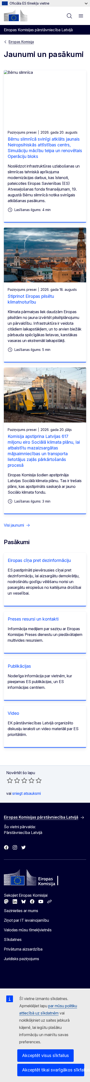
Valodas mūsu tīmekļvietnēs (28, 929)
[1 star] (9, 780)
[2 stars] (13, 780)
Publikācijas (19, 666)
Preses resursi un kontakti (33, 619)
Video (13, 713)
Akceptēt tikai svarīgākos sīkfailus (53, 1069)
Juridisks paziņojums (21, 958)
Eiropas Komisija (21, 42)
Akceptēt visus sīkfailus (45, 1055)
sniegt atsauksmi (26, 793)
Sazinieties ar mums (21, 910)
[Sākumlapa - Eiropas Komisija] (15, 15)
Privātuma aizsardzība (23, 949)
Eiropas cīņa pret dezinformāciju (39, 560)
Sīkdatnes (13, 939)
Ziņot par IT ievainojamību (26, 920)
